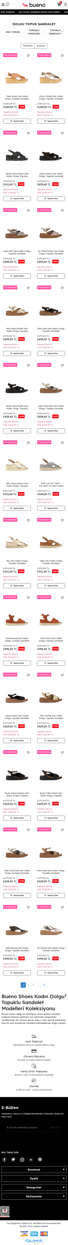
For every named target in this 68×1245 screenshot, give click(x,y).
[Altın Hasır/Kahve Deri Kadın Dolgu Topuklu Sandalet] (17, 460)
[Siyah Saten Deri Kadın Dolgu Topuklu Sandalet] (51, 151)
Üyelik (34, 1178)
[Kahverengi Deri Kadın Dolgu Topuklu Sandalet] (17, 615)
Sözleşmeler (34, 1196)
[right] (62, 32)
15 (44, 985)
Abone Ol (55, 1127)
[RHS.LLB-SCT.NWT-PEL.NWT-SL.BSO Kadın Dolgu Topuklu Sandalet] (51, 460)
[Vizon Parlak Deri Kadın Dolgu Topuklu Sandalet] (51, 73)
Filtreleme (28, 45)
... (38, 985)
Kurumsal (34, 1169)
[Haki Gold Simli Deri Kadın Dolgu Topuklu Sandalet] (51, 383)
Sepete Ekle (18, 121)
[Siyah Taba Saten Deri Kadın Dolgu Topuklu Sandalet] (51, 770)
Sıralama (41, 45)
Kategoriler (34, 1187)
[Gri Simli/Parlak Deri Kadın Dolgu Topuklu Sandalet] (51, 228)
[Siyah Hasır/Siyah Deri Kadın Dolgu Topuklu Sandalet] (17, 151)
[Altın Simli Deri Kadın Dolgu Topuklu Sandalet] (51, 306)
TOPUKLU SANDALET (34, 32)
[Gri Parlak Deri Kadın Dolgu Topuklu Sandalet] (51, 925)
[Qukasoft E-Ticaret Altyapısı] (34, 1241)
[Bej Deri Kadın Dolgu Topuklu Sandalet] (17, 538)
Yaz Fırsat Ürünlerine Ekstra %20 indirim (36, 12)
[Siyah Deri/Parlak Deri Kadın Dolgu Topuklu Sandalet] (17, 383)
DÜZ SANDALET (55, 32)
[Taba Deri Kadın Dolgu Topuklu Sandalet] (51, 538)
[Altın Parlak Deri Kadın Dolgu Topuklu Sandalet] (51, 693)
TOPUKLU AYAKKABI (13, 32)
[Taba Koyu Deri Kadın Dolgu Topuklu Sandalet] (17, 73)
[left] (6, 32)
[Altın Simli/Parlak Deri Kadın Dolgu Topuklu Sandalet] (17, 306)
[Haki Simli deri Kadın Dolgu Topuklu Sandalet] (17, 228)
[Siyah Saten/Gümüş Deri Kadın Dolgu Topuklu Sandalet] (17, 770)
